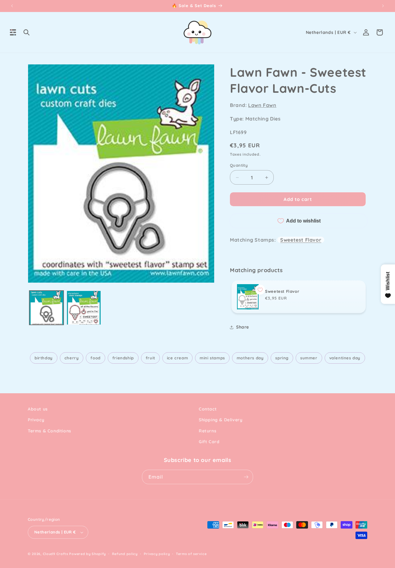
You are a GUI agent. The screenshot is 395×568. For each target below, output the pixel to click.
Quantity (239, 165)
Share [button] (242, 327)
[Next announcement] (383, 6)
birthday (44, 357)
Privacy (36, 420)
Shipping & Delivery (220, 420)
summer (309, 357)
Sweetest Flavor (300, 240)
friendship (123, 357)
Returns (207, 431)
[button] (13, 32)
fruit (150, 357)
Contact (208, 409)
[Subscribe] (246, 477)
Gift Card (209, 441)
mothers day (250, 357)
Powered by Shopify (87, 554)
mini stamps (212, 357)
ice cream (177, 357)
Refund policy (125, 554)
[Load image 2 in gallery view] (84, 308)
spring (282, 357)
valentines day (344, 357)
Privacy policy (157, 554)
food (95, 357)
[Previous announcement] (12, 6)
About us (38, 409)
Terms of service (191, 554)
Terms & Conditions (49, 431)
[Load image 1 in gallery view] (46, 308)
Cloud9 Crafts (55, 554)
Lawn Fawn (262, 105)
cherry (71, 357)
